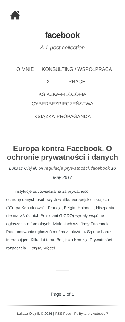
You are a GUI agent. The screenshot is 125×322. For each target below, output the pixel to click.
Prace (77, 81)
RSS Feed (63, 314)
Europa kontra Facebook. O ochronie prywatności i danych (62, 153)
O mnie (25, 69)
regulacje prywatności (66, 168)
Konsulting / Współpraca (77, 69)
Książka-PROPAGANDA (62, 116)
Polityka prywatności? (91, 314)
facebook (100, 168)
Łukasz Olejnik (28, 314)
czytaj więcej (43, 248)
